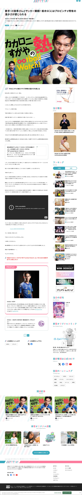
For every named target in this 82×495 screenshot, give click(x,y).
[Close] (80, 492)
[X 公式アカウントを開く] (8, 475)
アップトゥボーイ (56, 478)
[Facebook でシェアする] (31, 344)
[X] (59, 364)
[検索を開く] (77, 2)
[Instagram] (67, 364)
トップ (6, 458)
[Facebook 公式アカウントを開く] (11, 475)
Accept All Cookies (67, 492)
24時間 (59, 168)
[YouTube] (70, 364)
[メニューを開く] (79, 2)
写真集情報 (55, 476)
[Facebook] (63, 364)
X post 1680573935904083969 (17, 229)
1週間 (71, 168)
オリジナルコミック (68, 470)
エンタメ (7, 25)
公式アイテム (55, 480)
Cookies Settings (57, 492)
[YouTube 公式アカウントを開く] (17, 475)
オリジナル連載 (68, 468)
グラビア (54, 472)
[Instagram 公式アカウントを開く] (14, 475)
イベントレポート (56, 474)
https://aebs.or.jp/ (27, 487)
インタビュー (55, 470)
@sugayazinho (38, 309)
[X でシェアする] (29, 344)
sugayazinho (15, 311)
